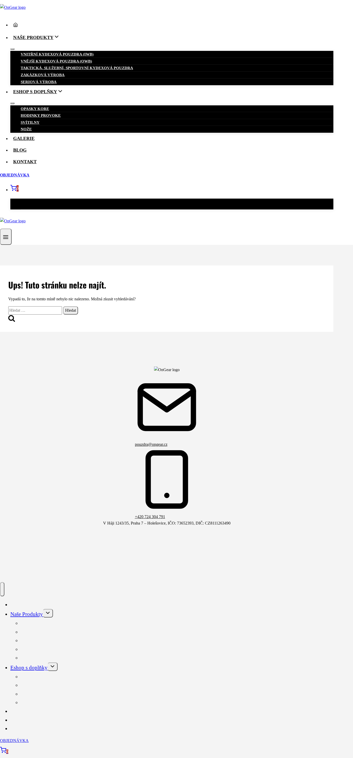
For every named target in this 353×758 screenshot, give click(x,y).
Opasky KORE (35, 109)
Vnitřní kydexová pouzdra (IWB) (57, 54)
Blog (20, 150)
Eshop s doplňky (29, 668)
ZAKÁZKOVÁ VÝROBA (43, 75)
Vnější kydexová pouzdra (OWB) (56, 61)
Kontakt (25, 161)
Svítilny (30, 122)
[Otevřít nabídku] (6, 237)
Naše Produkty (26, 614)
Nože (26, 129)
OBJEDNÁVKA (14, 175)
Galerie (24, 138)
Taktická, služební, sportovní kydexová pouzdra (77, 68)
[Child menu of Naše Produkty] (12, 49)
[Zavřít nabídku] (2, 589)
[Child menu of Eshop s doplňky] (12, 103)
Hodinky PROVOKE (41, 115)
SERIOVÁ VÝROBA (39, 82)
